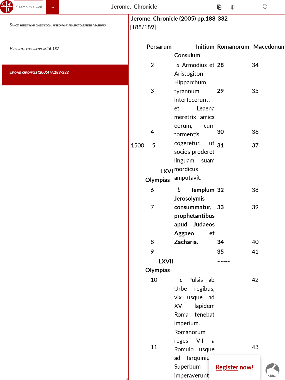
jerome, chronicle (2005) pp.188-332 (39, 73)
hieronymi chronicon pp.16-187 (34, 49)
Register (227, 367)
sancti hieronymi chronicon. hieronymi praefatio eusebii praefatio (58, 25)
